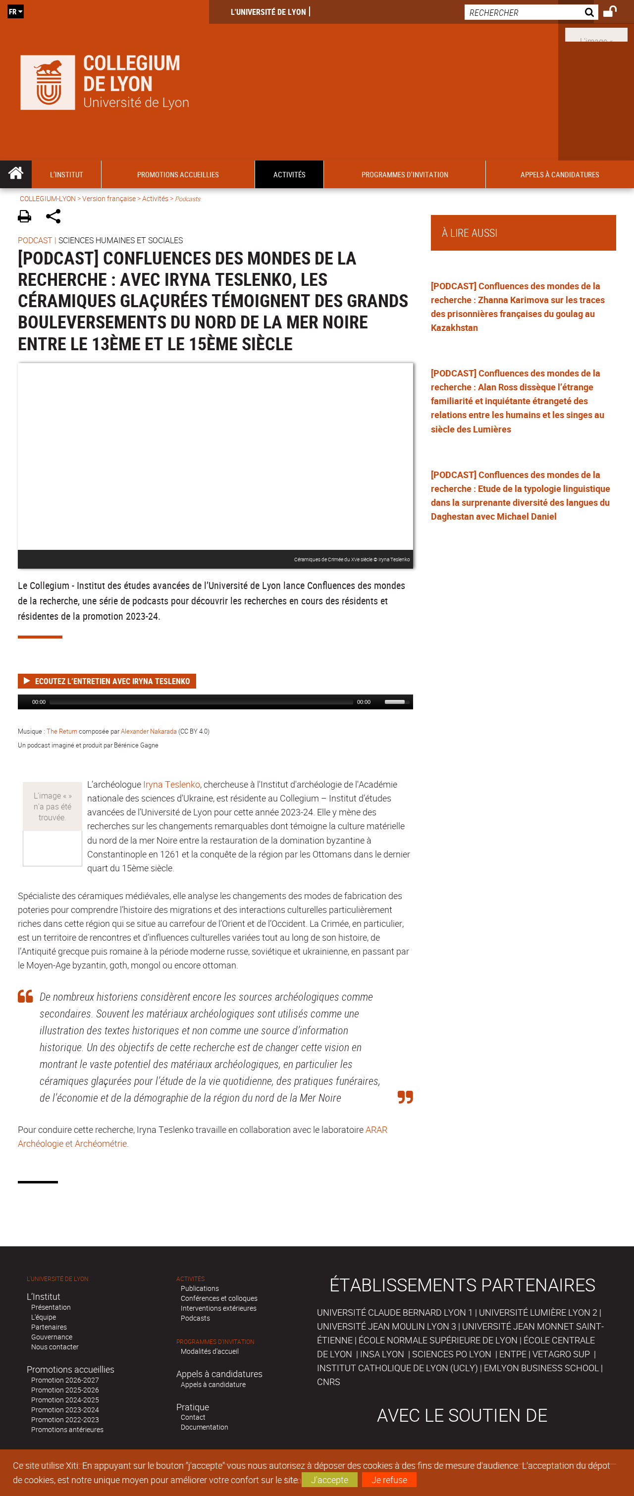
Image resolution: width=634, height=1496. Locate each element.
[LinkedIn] (596, 34)
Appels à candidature (213, 1384)
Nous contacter (55, 1346)
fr (12, 11)
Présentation (51, 1307)
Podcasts (195, 1318)
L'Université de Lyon (268, 11)
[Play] (24, 702)
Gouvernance (51, 1336)
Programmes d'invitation (215, 1341)
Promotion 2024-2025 (65, 1399)
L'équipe (43, 1317)
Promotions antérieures (67, 1429)
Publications (200, 1288)
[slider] (399, 701)
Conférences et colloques (219, 1298)
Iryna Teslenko (171, 784)
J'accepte (329, 1480)
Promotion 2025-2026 (65, 1389)
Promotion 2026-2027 (65, 1380)
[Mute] (378, 702)
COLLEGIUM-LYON (48, 198)
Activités (155, 198)
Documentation (204, 1427)
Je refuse (389, 1480)
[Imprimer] (28, 218)
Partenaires (49, 1327)
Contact (193, 1417)
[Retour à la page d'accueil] (104, 80)
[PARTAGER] (56, 218)
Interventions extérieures (219, 1308)
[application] (215, 702)
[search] (531, 12)
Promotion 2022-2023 (65, 1419)
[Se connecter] (616, 12)
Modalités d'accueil (210, 1351)
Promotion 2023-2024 (65, 1409)
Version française (109, 198)
